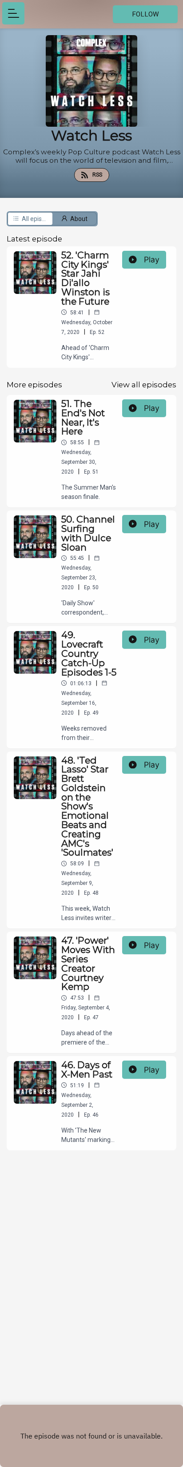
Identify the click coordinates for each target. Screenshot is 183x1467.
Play (151, 259)
